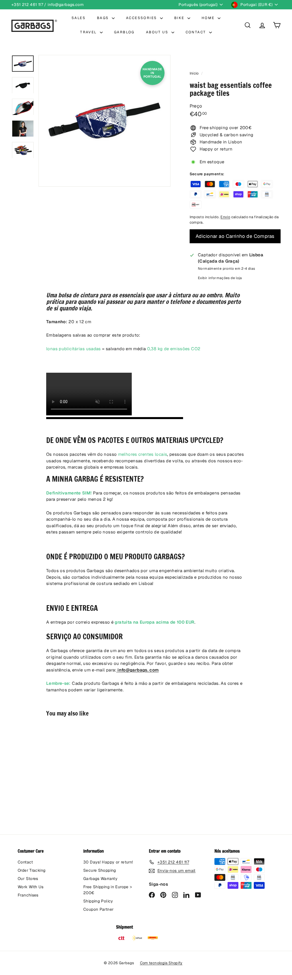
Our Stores (28, 878)
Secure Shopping (99, 870)
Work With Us (31, 886)
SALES (79, 18)
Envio (225, 217)
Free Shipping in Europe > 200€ (107, 889)
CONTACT (197, 32)
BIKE (180, 18)
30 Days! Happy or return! (108, 862)
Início (195, 73)
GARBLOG (124, 32)
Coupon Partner (98, 909)
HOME (209, 18)
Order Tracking (31, 870)
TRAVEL (89, 32)
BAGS (103, 18)
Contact (25, 862)
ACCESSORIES (142, 18)
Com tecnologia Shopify (161, 962)
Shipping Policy (98, 901)
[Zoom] (104, 120)
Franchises (28, 895)
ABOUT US (158, 32)
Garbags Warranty (100, 878)
